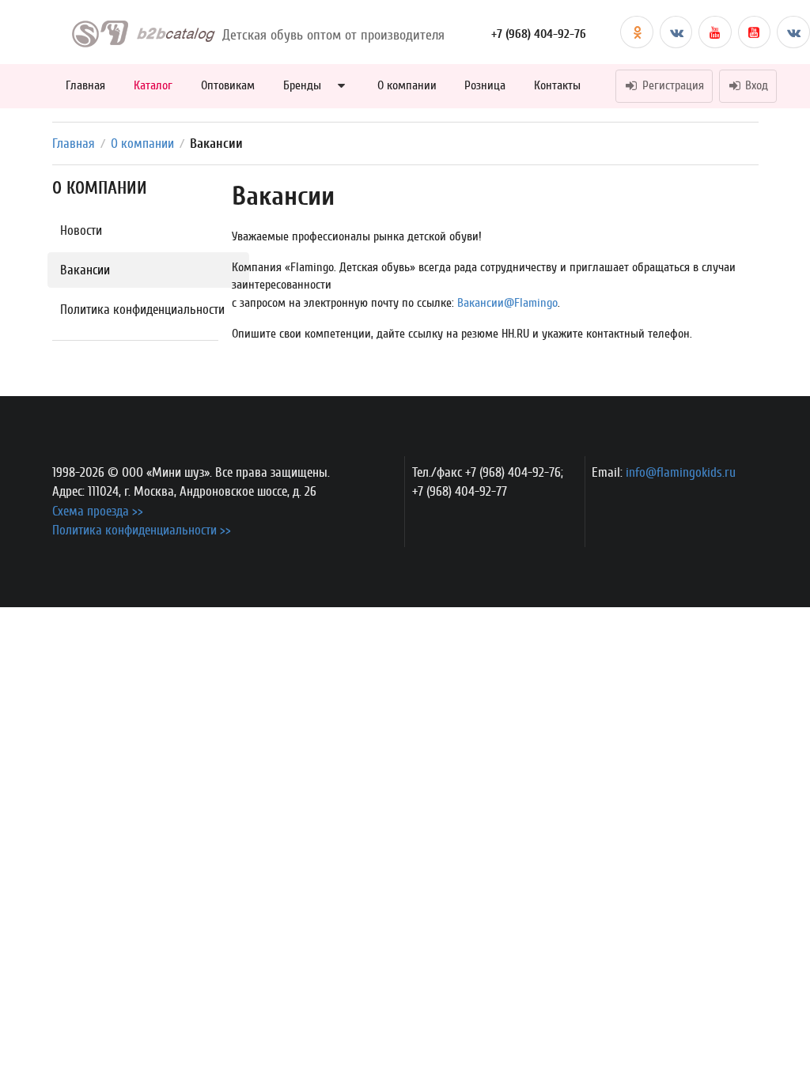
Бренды (302, 85)
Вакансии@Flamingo (507, 303)
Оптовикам (228, 85)
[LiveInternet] (626, 502)
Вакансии (85, 270)
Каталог (153, 85)
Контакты (557, 85)
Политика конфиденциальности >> (141, 530)
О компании (407, 85)
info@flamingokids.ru (681, 472)
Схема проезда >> (97, 511)
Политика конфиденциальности (142, 309)
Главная (85, 85)
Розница (484, 85)
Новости (81, 230)
